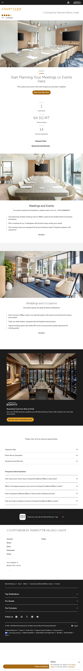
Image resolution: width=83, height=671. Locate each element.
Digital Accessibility (28, 632)
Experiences (11, 550)
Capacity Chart (40, 141)
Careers (21, 630)
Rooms (9, 542)
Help (6, 635)
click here (71, 667)
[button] (68, 2)
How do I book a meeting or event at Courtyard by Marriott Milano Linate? (31, 501)
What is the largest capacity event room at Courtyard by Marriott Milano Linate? (33, 486)
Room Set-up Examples (13, 455)
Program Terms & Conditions (43, 630)
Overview (10, 539)
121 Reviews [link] (9, 17)
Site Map (59, 632)
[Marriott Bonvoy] (76, 2)
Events (9, 554)
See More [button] (41, 234)
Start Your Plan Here (41, 92)
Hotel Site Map (68, 632)
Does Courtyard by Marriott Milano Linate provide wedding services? (30, 494)
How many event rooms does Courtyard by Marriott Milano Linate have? (31, 479)
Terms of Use (29, 630)
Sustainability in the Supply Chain (45, 632)
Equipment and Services (41, 146)
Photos (44, 539)
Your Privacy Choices (14, 633)
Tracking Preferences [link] (11, 630)
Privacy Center (57, 630)
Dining (9, 546)
